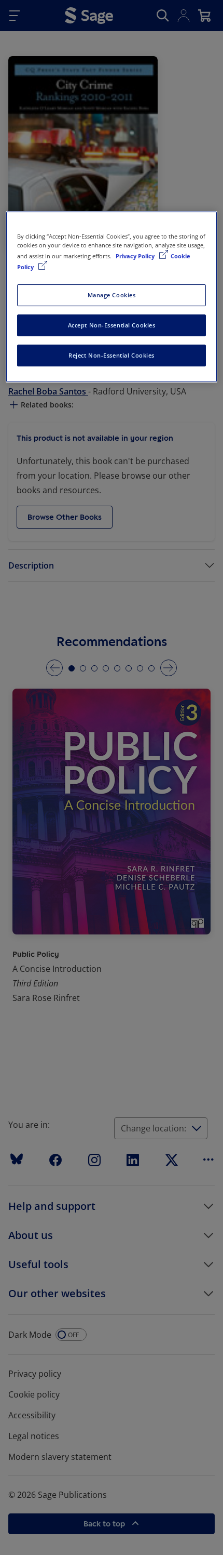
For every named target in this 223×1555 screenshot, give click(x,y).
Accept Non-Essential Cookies (112, 325)
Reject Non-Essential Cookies (111, 355)
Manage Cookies (112, 295)
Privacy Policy (136, 256)
